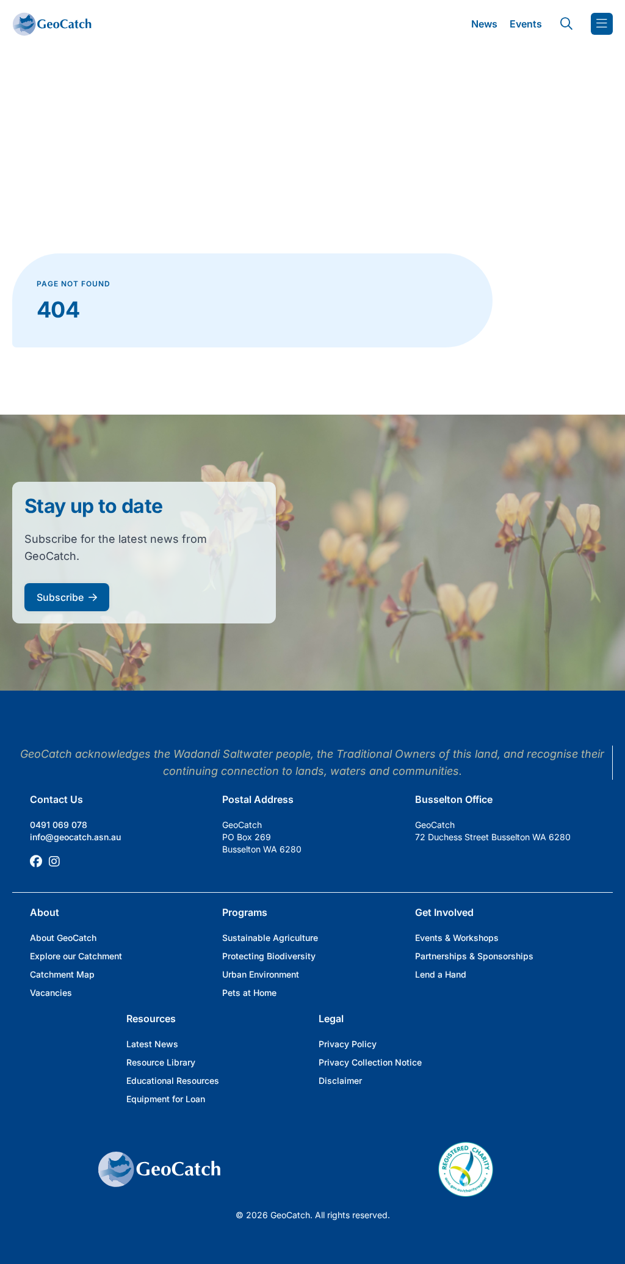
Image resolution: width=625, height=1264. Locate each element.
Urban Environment (260, 974)
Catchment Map (62, 974)
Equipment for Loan (165, 1099)
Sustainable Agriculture (270, 937)
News (484, 24)
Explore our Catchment (76, 956)
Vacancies (51, 992)
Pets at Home (249, 992)
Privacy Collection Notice (370, 1062)
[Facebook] (36, 861)
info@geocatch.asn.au (75, 837)
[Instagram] (54, 861)
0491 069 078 (58, 824)
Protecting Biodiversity (269, 956)
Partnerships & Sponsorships (474, 956)
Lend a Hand (440, 974)
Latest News (152, 1044)
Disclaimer (340, 1080)
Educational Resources (172, 1080)
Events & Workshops (457, 937)
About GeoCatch (63, 937)
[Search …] (566, 24)
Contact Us (56, 799)
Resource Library (160, 1062)
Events (526, 24)
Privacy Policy (348, 1044)
